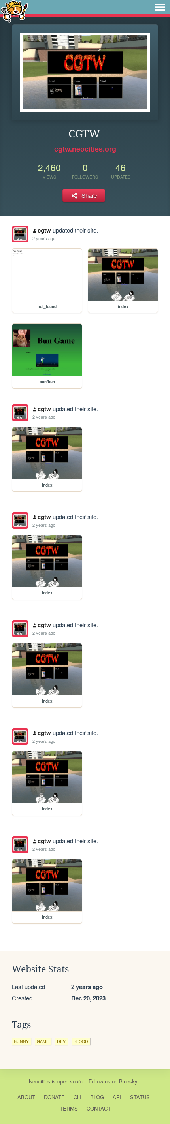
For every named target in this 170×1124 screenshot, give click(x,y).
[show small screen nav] (160, 7)
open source (71, 1081)
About (26, 1097)
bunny (21, 1041)
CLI (77, 1097)
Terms (69, 1108)
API (117, 1097)
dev (61, 1041)
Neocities (39, 1081)
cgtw (44, 230)
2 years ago (43, 238)
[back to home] (14, 11)
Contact (99, 1108)
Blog (97, 1097)
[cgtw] (20, 234)
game (43, 1041)
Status (140, 1097)
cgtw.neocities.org (85, 149)
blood (81, 1041)
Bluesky (128, 1081)
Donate (54, 1097)
